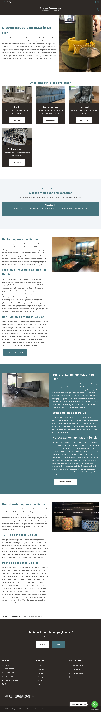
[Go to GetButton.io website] (94, 709)
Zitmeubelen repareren (78, 677)
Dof (39, 684)
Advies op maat (42, 677)
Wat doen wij (15, 617)
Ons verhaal (41, 669)
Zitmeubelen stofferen (78, 669)
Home (5, 617)
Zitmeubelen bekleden (78, 673)
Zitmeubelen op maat (77, 665)
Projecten (40, 681)
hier (58, 197)
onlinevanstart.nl (39, 709)
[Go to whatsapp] (94, 704)
